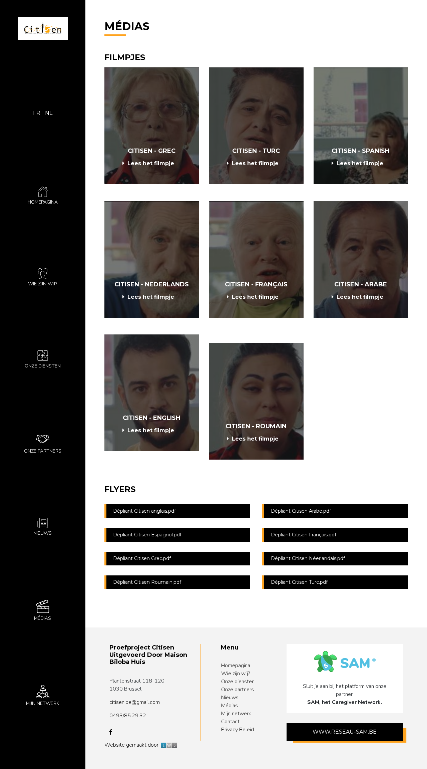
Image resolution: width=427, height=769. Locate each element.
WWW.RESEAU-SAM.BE (345, 732)
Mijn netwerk (236, 713)
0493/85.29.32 (127, 715)
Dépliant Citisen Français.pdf (303, 535)
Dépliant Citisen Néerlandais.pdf (308, 558)
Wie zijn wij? (235, 673)
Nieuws (230, 697)
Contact (230, 721)
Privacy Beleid (237, 729)
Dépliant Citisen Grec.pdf (142, 558)
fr (36, 113)
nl (48, 113)
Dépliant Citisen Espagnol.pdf (147, 535)
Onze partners (237, 689)
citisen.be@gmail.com (134, 702)
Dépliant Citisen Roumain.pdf (147, 582)
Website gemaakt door (132, 745)
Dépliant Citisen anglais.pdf (144, 511)
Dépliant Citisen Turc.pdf (299, 582)
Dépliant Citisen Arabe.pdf (301, 511)
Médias (229, 705)
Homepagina (235, 665)
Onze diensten (238, 681)
